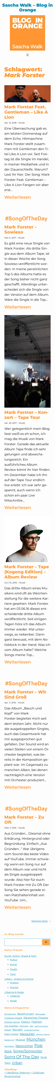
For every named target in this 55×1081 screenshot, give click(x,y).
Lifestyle (15, 996)
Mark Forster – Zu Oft (24, 820)
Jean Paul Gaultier (41, 1026)
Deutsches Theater (36, 1017)
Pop (38, 1045)
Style (43, 1057)
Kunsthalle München (31, 1030)
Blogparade (40, 1014)
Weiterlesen (17, 197)
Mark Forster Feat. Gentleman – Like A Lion (26, 112)
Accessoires (10, 1014)
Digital (14, 987)
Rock (8, 1051)
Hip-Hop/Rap (11, 1026)
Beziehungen (25, 1013)
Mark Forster (11, 1034)
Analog (14, 982)
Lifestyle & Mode (14, 992)
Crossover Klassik (13, 1018)
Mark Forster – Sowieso (20, 230)
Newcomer (24, 1046)
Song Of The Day (21, 1056)
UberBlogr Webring (18, 1072)
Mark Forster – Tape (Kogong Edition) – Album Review (26, 572)
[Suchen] (46, 942)
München (35, 1039)
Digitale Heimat (12, 1022)
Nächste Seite (41, 921)
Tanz (13, 974)
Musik (22, 123)
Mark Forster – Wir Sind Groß (25, 694)
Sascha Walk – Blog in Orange (27, 8)
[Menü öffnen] (27, 55)
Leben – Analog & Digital (18, 979)
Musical (20, 1039)
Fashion (36, 1021)
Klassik (7, 1030)
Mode (13, 1000)
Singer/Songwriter (27, 1051)
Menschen (27, 1034)
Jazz (31, 1026)
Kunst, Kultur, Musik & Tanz (20, 956)
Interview (23, 1026)
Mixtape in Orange (43, 1034)
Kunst (13, 964)
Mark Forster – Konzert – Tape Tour (26, 415)
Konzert (17, 1029)
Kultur (13, 959)
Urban (17, 1063)
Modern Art (9, 1040)
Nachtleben (9, 1046)
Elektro (25, 1021)
